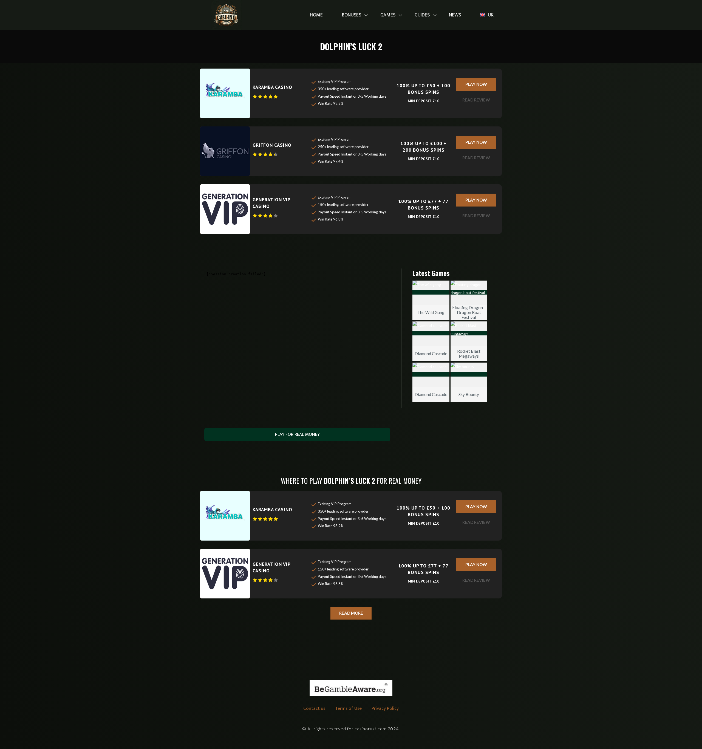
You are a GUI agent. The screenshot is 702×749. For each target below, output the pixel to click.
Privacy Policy (385, 708)
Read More (351, 612)
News (455, 15)
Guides (422, 15)
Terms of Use (348, 708)
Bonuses (351, 15)
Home (316, 15)
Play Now (476, 84)
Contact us (314, 708)
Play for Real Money (297, 434)
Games (387, 15)
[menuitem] (316, 15)
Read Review (476, 99)
